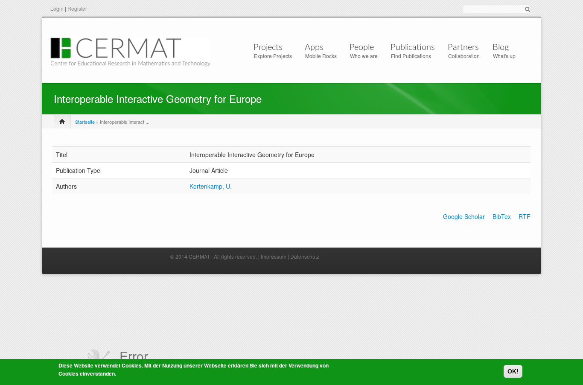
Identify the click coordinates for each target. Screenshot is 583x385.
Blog (501, 47)
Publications (413, 47)
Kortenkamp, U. (210, 186)
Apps (314, 47)
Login (57, 8)
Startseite (85, 121)
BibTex (502, 216)
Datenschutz (304, 256)
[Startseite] (130, 51)
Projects (268, 47)
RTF (525, 216)
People (362, 47)
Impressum (273, 256)
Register (77, 8)
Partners (463, 47)
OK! (513, 371)
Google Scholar (464, 216)
